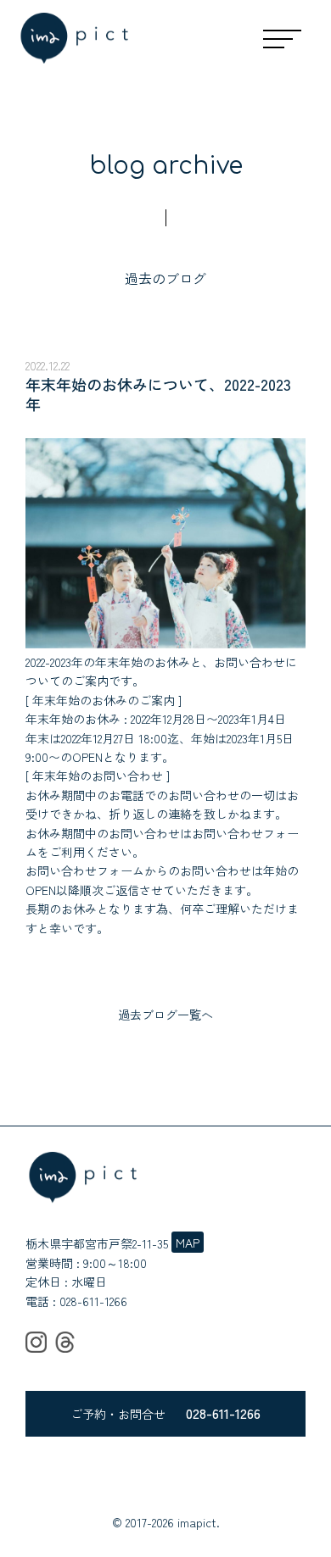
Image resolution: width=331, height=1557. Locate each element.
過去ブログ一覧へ (165, 1014)
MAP (187, 1242)
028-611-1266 (93, 1301)
